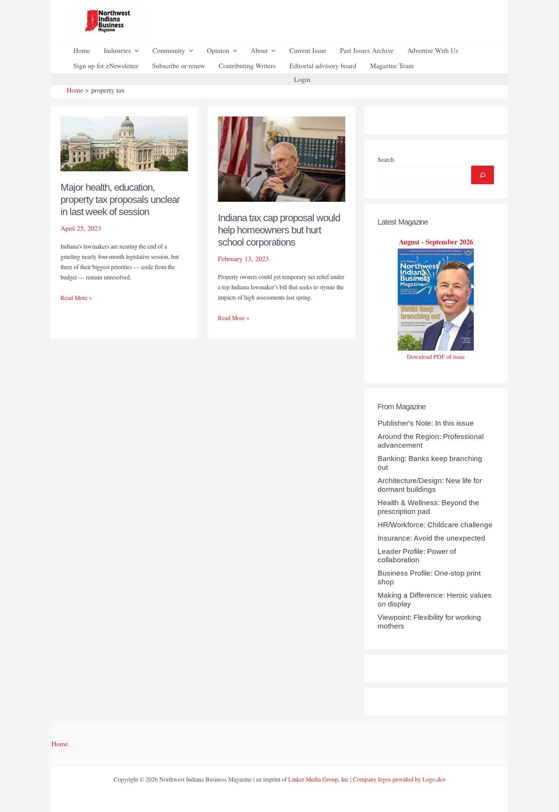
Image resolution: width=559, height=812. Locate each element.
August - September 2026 (436, 241)
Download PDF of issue (436, 357)
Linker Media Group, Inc (318, 779)
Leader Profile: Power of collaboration (417, 555)
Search (386, 159)
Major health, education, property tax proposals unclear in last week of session (120, 199)
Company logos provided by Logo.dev (399, 779)
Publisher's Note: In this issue (426, 423)
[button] (135, 50)
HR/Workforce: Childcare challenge (435, 525)
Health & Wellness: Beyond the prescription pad (428, 507)
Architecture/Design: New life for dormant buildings (430, 485)
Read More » (76, 298)
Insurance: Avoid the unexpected (431, 538)
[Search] (482, 175)
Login (302, 79)
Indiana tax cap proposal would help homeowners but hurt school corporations (279, 230)
